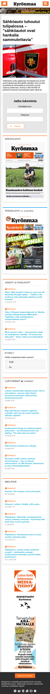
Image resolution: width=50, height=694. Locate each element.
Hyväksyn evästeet (25, 676)
